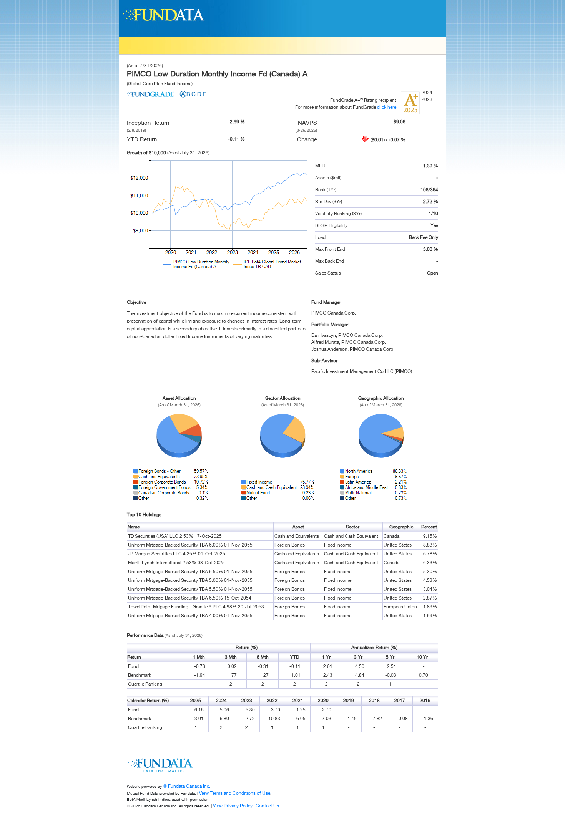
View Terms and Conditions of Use (234, 793)
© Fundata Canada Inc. (186, 786)
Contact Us (267, 805)
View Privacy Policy (233, 805)
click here (386, 107)
